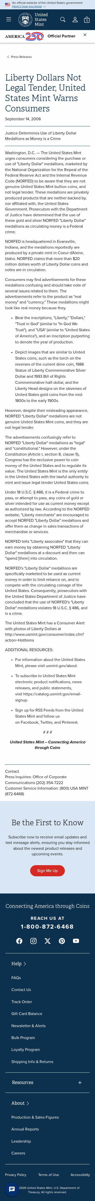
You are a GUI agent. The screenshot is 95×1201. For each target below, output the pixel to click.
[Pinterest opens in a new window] (62, 941)
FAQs (16, 978)
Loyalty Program (25, 1049)
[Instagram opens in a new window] (33, 941)
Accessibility (80, 1175)
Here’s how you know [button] (27, 6)
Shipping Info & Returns (32, 1062)
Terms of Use (48, 1175)
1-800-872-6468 (47, 926)
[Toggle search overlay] (63, 19)
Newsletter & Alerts (28, 1026)
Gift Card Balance (26, 1014)
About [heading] (18, 1103)
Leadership (21, 1141)
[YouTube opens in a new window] (76, 941)
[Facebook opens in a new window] (19, 941)
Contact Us (21, 990)
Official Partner (59, 36)
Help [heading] (17, 964)
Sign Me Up (47, 871)
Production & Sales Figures (35, 1117)
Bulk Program (23, 1038)
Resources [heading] (22, 1082)
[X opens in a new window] (48, 941)
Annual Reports (25, 1129)
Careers (18, 1153)
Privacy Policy (15, 1175)
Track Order (21, 1002)
